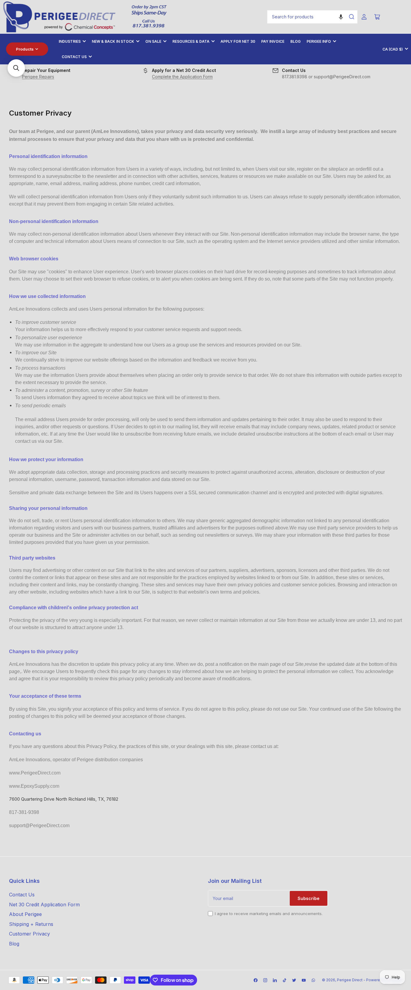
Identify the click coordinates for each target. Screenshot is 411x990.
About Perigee (25, 914)
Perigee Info (319, 41)
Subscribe (309, 898)
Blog (295, 41)
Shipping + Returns (31, 924)
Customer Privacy (29, 934)
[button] (340, 16)
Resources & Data (190, 41)
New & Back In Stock (113, 41)
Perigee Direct (350, 980)
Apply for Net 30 (238, 41)
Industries (70, 41)
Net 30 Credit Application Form (44, 905)
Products (25, 49)
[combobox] (312, 16)
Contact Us (74, 56)
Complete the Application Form (182, 76)
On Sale (153, 41)
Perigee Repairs (38, 76)
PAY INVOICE (272, 41)
